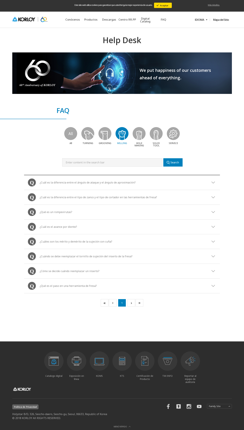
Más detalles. (214, 4)
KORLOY (29, 19)
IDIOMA (199, 19)
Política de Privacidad (25, 406)
